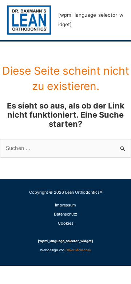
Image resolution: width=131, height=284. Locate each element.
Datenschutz (65, 214)
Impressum (65, 205)
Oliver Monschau (78, 250)
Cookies (66, 223)
